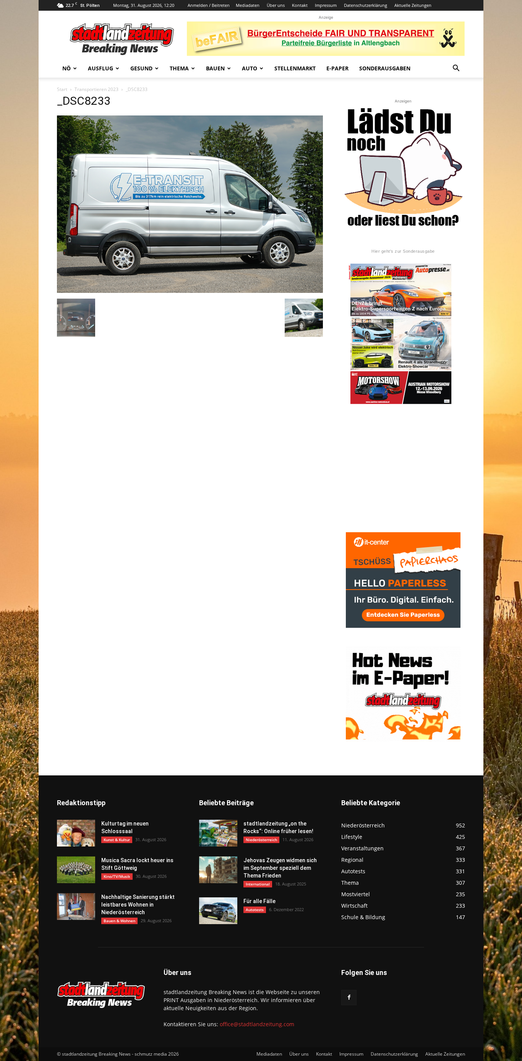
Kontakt (300, 5)
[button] (456, 69)
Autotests (255, 909)
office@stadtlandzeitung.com (257, 1024)
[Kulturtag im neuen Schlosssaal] (76, 833)
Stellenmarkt (295, 68)
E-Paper (337, 68)
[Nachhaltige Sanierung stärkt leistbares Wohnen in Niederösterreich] (76, 906)
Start (62, 89)
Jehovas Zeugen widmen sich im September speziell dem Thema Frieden (280, 868)
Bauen (215, 68)
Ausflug (100, 68)
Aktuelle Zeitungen (412, 5)
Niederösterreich (261, 839)
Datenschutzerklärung (365, 5)
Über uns (276, 5)
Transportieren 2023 (96, 89)
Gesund (141, 68)
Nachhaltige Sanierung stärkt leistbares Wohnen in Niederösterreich (138, 904)
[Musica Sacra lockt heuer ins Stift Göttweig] (76, 869)
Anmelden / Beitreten (209, 5)
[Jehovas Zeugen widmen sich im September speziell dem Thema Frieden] (218, 869)
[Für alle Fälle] (218, 910)
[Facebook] (349, 997)
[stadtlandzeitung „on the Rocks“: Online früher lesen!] (218, 833)
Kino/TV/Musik (117, 876)
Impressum (326, 5)
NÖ (66, 68)
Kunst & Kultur (117, 839)
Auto (249, 68)
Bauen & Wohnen (119, 920)
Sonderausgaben (384, 68)
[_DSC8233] (190, 291)
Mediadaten (247, 5)
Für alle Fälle (259, 901)
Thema (179, 68)
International (258, 884)
